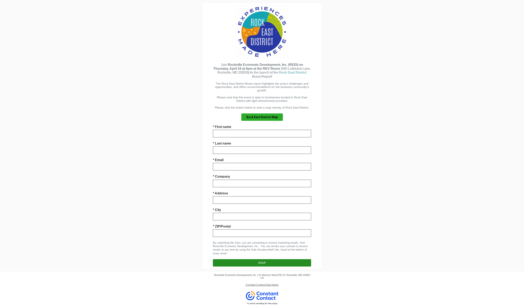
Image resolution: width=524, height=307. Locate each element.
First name (222, 127)
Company (221, 176)
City (217, 210)
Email (218, 160)
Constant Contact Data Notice (262, 284)
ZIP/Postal (222, 226)
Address (220, 193)
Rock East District (293, 72)
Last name (222, 143)
